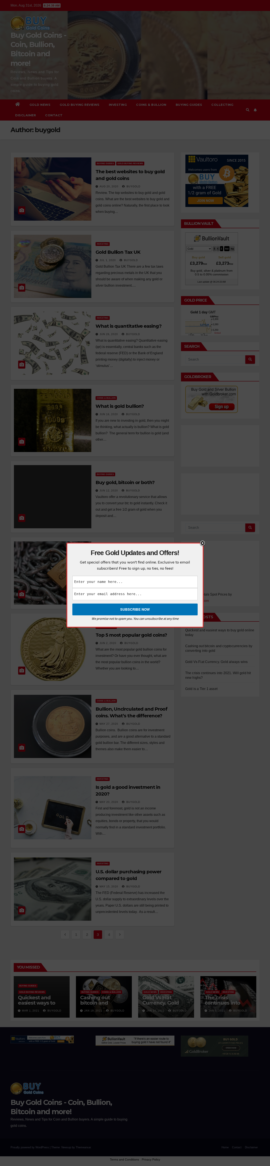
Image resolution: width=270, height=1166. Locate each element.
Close (202, 543)
